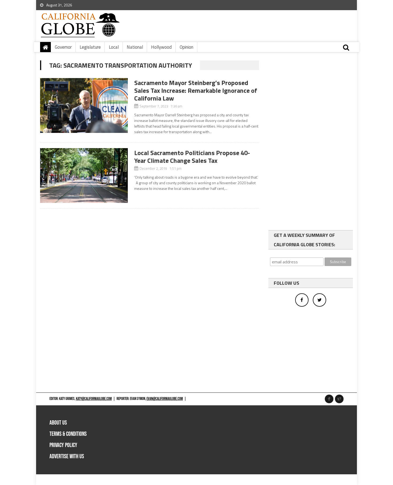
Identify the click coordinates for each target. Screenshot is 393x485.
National (135, 47)
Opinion (186, 47)
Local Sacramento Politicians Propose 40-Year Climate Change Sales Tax (192, 156)
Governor (63, 47)
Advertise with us (66, 456)
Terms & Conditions (68, 434)
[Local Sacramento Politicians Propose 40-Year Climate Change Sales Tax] (84, 175)
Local (114, 47)
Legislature (90, 47)
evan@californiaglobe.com (165, 398)
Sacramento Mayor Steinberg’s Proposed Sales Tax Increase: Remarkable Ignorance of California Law (195, 90)
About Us (58, 422)
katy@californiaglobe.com (94, 398)
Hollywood (161, 47)
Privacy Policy (63, 445)
